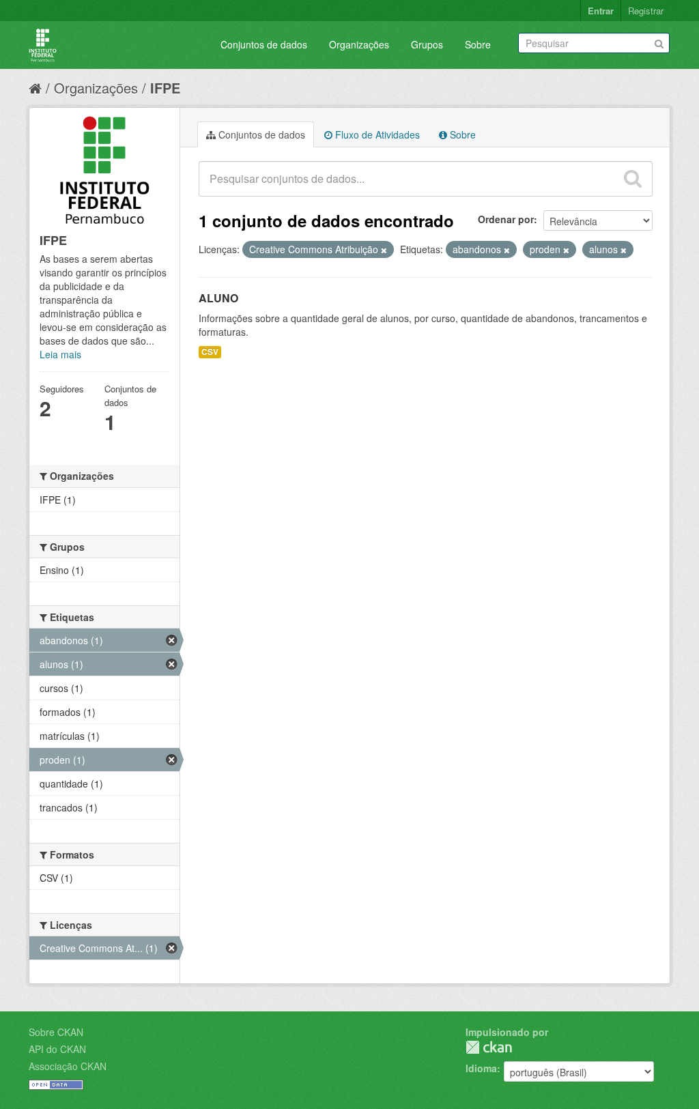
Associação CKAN (67, 1066)
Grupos (427, 44)
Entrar (601, 10)
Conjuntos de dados (263, 44)
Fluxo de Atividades (376, 134)
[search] (632, 179)
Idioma (481, 1068)
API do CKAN (57, 1049)
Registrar (646, 10)
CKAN (489, 1047)
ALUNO (218, 298)
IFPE (165, 88)
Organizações (359, 44)
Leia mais (60, 354)
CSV (209, 352)
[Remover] (384, 249)
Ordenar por (506, 219)
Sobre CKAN (56, 1032)
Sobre (478, 44)
